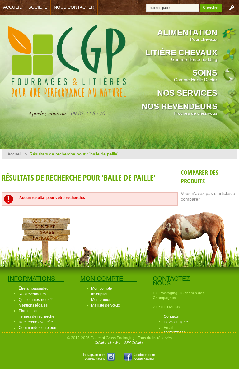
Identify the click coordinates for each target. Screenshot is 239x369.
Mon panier (100, 300)
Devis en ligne (176, 322)
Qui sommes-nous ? (36, 300)
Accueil (12, 7)
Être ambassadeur (34, 288)
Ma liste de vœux (105, 305)
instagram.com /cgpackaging (94, 356)
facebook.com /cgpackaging (144, 356)
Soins (195, 75)
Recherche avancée (36, 322)
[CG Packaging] (67, 65)
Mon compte (101, 288)
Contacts (171, 316)
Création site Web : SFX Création (119, 342)
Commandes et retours (38, 327)
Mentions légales (33, 305)
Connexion (231, 7)
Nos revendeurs (179, 109)
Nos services (187, 93)
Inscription (100, 294)
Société (37, 7)
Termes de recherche (36, 316)
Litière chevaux (181, 55)
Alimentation (187, 35)
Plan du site (29, 311)
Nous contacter (74, 7)
